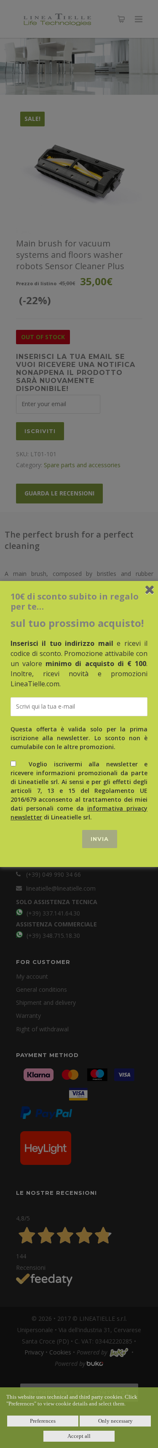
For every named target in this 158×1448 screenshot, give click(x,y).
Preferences (43, 1421)
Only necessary (115, 1421)
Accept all (79, 1436)
